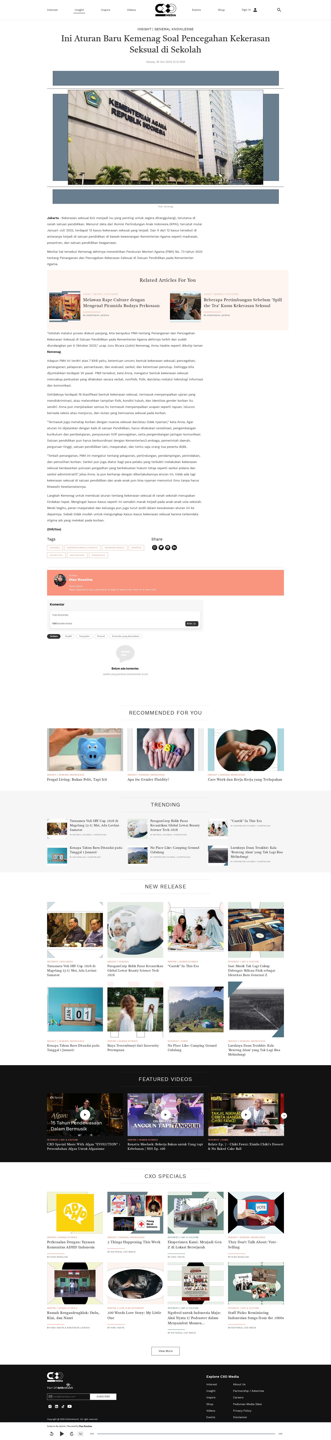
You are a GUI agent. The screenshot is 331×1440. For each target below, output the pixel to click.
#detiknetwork (77, 555)
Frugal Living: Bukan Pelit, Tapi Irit (77, 779)
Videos (131, 10)
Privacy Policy (242, 1410)
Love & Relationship (131, 1308)
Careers (238, 1397)
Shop (221, 10)
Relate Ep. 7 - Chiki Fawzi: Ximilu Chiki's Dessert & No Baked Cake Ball (246, 1146)
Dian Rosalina (85, 1426)
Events (196, 10)
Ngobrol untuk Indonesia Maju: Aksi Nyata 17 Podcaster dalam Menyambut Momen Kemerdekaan (194, 1320)
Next (284, 1116)
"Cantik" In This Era (246, 821)
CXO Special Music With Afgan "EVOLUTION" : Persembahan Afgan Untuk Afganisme (83, 1146)
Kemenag (54, 352)
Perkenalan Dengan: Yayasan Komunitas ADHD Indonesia (71, 1245)
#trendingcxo (98, 555)
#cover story (56, 555)
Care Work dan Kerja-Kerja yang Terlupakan (245, 779)
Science (124, 962)
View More (166, 1351)
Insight (79, 10)
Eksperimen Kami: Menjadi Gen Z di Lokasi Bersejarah (195, 1245)
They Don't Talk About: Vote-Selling (252, 1245)
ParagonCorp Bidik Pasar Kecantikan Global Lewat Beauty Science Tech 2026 (175, 826)
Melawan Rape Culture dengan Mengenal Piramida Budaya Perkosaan (121, 303)
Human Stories (188, 962)
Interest (52, 10)
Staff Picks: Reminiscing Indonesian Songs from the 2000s (256, 1315)
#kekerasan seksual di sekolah (82, 548)
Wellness (67, 962)
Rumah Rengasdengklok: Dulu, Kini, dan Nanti (73, 1315)
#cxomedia (55, 548)
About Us (239, 1384)
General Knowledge (174, 29)
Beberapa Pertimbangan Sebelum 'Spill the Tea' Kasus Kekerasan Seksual (243, 303)
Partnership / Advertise (248, 1391)
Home (184, 1041)
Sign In (247, 9)
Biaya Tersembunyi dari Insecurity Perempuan (133, 1048)
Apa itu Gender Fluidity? (148, 779)
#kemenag (136, 548)
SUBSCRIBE (103, 1396)
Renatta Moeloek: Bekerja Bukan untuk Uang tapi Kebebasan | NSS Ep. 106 (165, 1146)
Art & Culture (250, 962)
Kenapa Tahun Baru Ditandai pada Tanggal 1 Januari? (96, 850)
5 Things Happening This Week (133, 1242)
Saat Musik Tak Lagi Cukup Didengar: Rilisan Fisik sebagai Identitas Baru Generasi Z (251, 971)
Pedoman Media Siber (247, 1404)
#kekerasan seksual (114, 548)
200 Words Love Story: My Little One (134, 1315)
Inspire (105, 10)
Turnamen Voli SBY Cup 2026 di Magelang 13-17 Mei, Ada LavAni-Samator (95, 826)
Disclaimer (240, 1417)
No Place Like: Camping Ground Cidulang (174, 850)
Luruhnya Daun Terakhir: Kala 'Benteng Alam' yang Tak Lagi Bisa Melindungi (257, 852)
